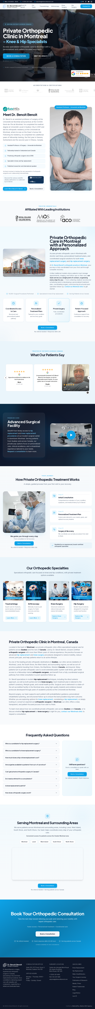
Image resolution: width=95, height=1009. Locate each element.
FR (83, 1)
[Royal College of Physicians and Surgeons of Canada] (23, 218)
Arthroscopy (55, 6)
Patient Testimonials (79, 986)
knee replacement (45, 699)
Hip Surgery (74, 6)
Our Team (33, 6)
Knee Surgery (64, 6)
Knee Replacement (78, 968)
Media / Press (77, 983)
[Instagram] (91, 1)
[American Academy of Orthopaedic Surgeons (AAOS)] (46, 218)
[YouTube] (88, 1)
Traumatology (44, 6)
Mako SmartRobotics (79, 974)
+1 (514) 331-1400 (27, 1)
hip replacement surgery (80, 261)
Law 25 (75, 996)
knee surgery (39, 655)
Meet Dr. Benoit (40, 56)
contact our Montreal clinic (71, 711)
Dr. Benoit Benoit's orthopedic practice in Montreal (69, 265)
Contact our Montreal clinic (73, 286)
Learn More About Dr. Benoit (13, 189)
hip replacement (23, 655)
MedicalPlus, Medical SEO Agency (82, 1006)
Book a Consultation (16, 56)
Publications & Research (80, 980)
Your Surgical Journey (79, 977)
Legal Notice (76, 993)
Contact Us (86, 6)
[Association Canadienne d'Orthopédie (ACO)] (70, 218)
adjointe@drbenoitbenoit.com (44, 1)
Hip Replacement (78, 971)
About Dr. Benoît (23, 6)
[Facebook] (85, 1)
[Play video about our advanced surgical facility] (71, 435)
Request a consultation (17, 451)
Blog (74, 990)
